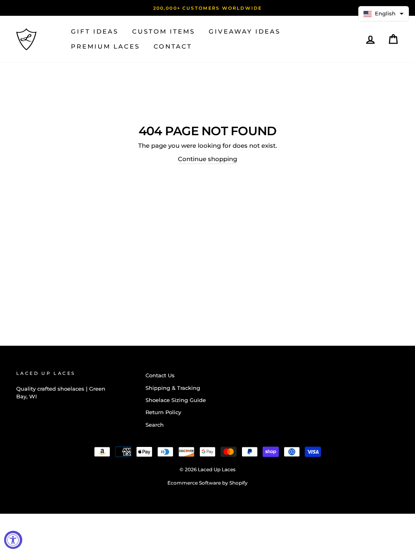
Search (154, 425)
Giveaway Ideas (244, 31)
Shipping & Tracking (172, 388)
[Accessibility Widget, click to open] (13, 540)
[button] (384, 13)
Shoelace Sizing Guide (175, 400)
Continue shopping (207, 159)
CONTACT (173, 46)
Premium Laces (105, 46)
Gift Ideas (94, 31)
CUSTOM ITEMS (163, 31)
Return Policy (163, 412)
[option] (207, 8)
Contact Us (160, 375)
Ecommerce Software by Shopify (207, 483)
